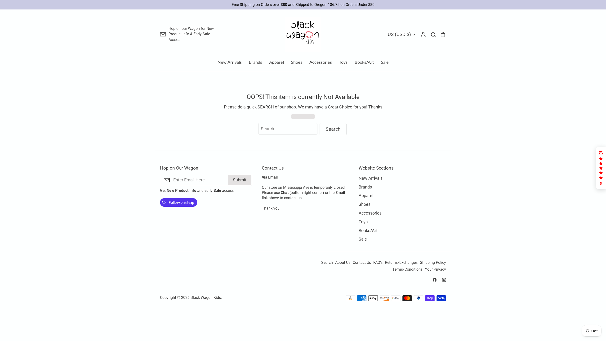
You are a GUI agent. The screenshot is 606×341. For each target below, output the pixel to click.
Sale (385, 62)
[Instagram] (444, 280)
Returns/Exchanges (401, 262)
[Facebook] (434, 280)
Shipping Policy (433, 262)
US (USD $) (399, 34)
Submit (239, 179)
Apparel (276, 62)
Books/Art (364, 62)
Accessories (320, 62)
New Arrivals (230, 62)
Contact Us (362, 262)
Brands (255, 62)
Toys (343, 62)
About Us (342, 262)
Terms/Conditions (407, 269)
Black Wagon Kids (206, 298)
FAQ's (378, 262)
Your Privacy (435, 269)
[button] (601, 168)
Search (327, 262)
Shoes (296, 62)
